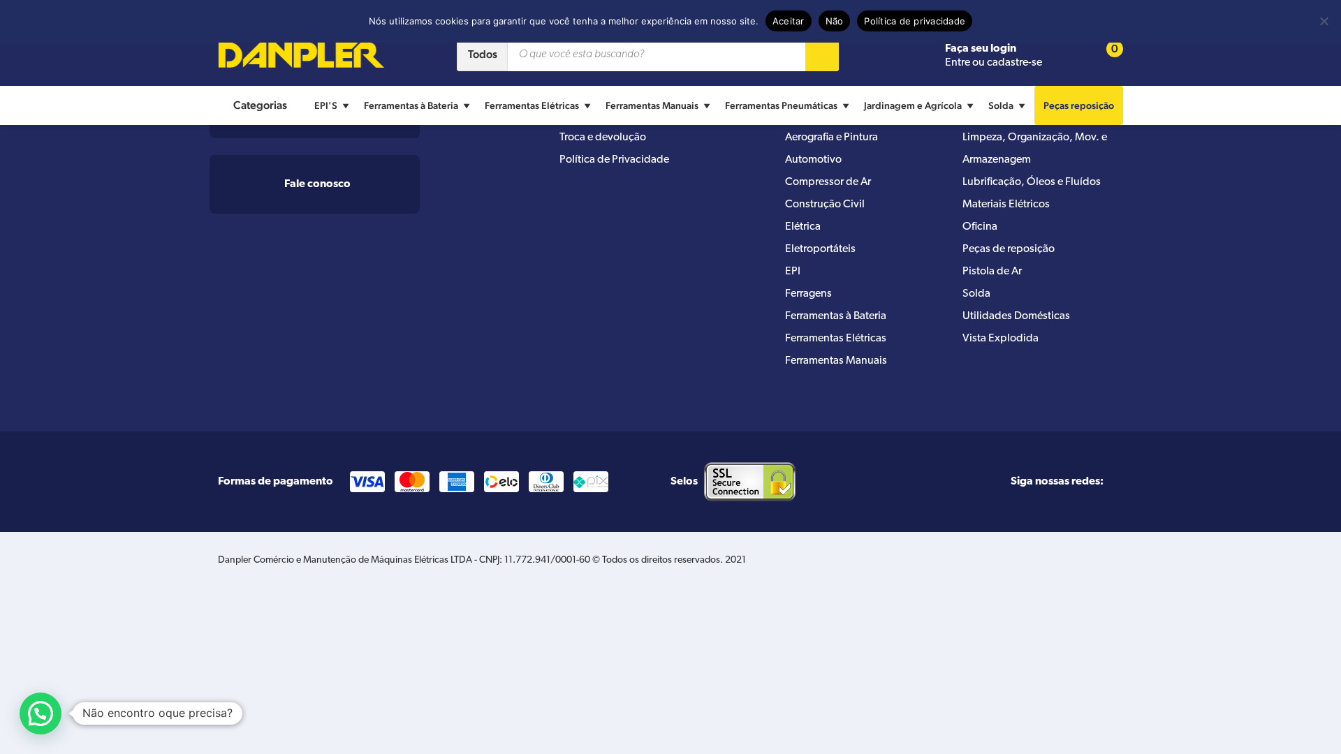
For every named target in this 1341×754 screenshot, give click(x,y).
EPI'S (325, 105)
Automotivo (813, 159)
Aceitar (788, 21)
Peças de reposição (1008, 249)
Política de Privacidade (614, 159)
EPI (792, 271)
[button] (40, 713)
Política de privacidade (914, 21)
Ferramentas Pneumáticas (781, 105)
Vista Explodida (1000, 338)
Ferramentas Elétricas (532, 105)
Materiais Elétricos (1006, 204)
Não (835, 21)
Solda (1000, 105)
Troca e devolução (602, 137)
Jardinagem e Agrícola (913, 105)
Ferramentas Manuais (652, 105)
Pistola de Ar (992, 271)
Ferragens (808, 294)
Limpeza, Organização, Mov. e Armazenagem (1034, 148)
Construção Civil (825, 204)
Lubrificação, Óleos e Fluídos (1031, 182)
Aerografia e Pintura (831, 137)
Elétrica (803, 226)
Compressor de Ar (828, 182)
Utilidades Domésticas (1016, 316)
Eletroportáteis (820, 249)
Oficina (979, 226)
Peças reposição (1078, 105)
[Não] (1324, 21)
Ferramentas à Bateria (411, 105)
